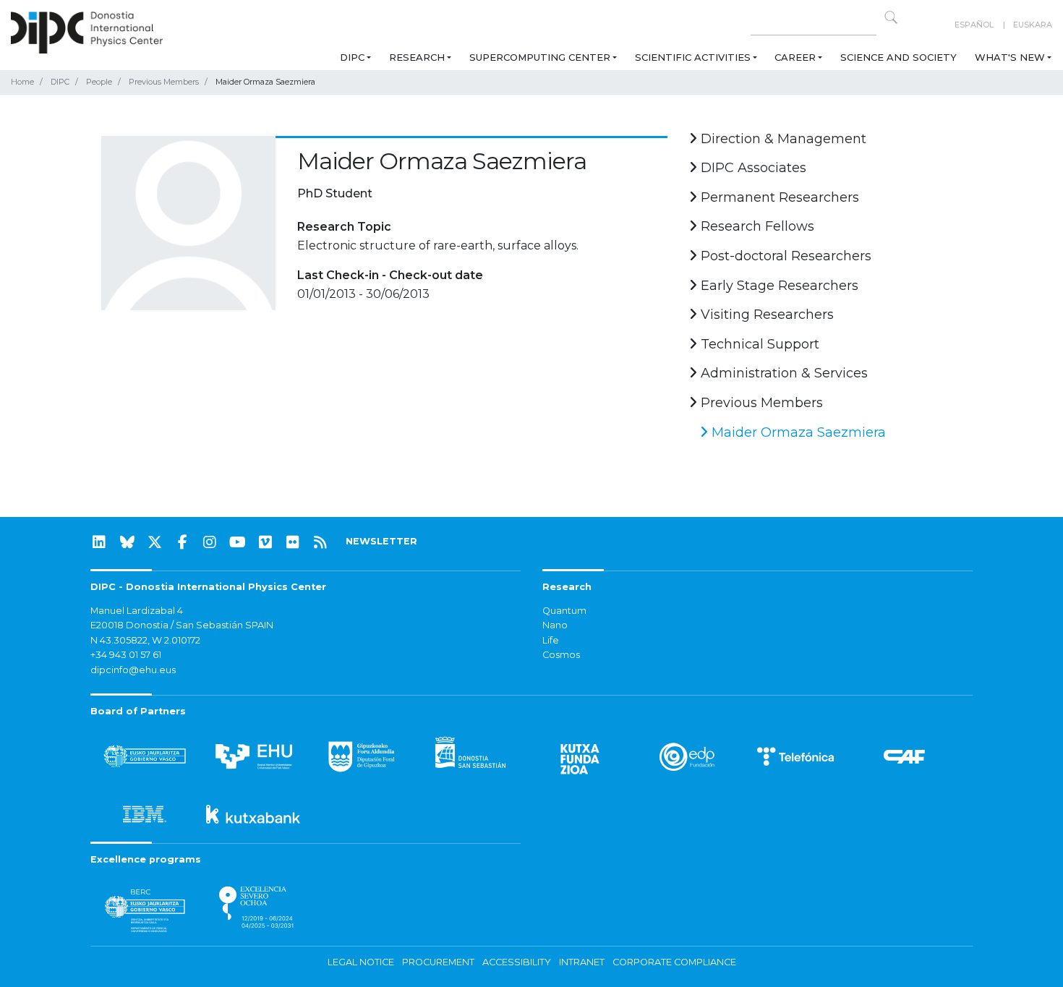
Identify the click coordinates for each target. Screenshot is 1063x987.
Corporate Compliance (674, 962)
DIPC (352, 57)
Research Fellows (755, 226)
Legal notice (361, 962)
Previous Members (164, 82)
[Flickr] (293, 542)
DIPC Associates (751, 168)
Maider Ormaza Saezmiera (797, 432)
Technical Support (758, 344)
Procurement (438, 962)
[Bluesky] (127, 542)
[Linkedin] (99, 542)
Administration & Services (782, 373)
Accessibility (516, 962)
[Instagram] (210, 542)
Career (795, 57)
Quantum (564, 610)
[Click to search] (890, 17)
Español (974, 25)
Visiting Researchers (765, 314)
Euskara (1032, 25)
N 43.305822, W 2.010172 (145, 640)
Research (417, 57)
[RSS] (320, 542)
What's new (1010, 57)
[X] (155, 542)
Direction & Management (781, 139)
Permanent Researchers (778, 197)
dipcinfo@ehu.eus (133, 670)
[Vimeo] (265, 542)
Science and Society (898, 57)
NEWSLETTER (381, 541)
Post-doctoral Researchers (784, 256)
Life (550, 640)
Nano (555, 625)
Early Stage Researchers (777, 286)
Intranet (582, 962)
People (99, 82)
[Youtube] (238, 542)
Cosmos (561, 654)
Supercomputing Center (539, 57)
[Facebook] (182, 542)
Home (22, 82)
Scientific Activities (693, 57)
